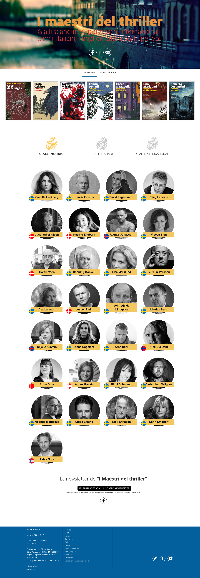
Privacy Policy (32, 566)
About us (68, 554)
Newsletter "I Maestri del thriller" (77, 561)
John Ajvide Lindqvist (122, 307)
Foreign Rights (70, 551)
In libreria (89, 72)
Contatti (68, 545)
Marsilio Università (72, 548)
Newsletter (69, 557)
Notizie (67, 536)
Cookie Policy (31, 569)
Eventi (67, 533)
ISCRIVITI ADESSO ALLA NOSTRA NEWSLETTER (104, 488)
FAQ (66, 542)
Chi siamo (68, 539)
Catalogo (68, 529)
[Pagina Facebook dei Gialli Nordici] (104, 500)
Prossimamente (108, 72)
